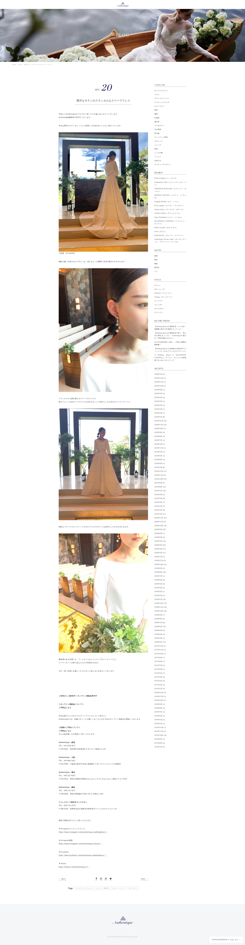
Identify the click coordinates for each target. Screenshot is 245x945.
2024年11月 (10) (160, 425)
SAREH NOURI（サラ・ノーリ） (167, 202)
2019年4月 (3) (159, 588)
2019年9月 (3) (159, 568)
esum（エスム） (160, 231)
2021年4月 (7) (159, 502)
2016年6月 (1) (159, 716)
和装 (156, 110)
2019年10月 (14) (160, 564)
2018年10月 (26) (160, 611)
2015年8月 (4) (159, 743)
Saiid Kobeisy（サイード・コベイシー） (169, 235)
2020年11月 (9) (160, 522)
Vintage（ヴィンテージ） (163, 297)
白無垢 (156, 118)
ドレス (97, 888)
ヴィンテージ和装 (161, 137)
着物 (156, 114)
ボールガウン (159, 309)
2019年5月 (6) (159, 584)
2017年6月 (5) (159, 669)
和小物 (156, 133)
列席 (156, 149)
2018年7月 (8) (159, 622)
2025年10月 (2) (160, 386)
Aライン (157, 285)
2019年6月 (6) (159, 580)
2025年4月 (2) (159, 405)
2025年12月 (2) (160, 378)
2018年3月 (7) (159, 638)
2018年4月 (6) (159, 634)
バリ (156, 271)
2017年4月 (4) (159, 677)
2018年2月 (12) (160, 642)
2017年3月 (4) (159, 681)
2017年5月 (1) (159, 673)
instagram (101, 879)
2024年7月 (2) (159, 440)
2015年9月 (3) (159, 739)
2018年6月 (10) (160, 626)
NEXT (63, 879)
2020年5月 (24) (160, 541)
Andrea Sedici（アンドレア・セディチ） (169, 209)
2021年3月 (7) (159, 506)
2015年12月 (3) (160, 727)
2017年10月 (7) (160, 654)
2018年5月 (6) (159, 630)
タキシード (158, 141)
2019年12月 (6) (160, 560)
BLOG (20, 64)
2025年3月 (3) (159, 409)
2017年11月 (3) (160, 650)
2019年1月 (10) (160, 599)
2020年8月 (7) (159, 533)
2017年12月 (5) (160, 646)
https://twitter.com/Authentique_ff (73, 867)
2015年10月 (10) (160, 735)
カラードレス (159, 106)
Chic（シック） (118, 888)
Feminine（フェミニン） (163, 293)
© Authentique (119, 936)
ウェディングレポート (162, 164)
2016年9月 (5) (159, 704)
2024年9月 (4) (159, 432)
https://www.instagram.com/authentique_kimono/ (79, 844)
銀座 (156, 256)
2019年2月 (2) (159, 595)
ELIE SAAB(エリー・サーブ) (165, 178)
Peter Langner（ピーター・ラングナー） (169, 205)
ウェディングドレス (84, 888)
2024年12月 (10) (160, 421)
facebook (96, 879)
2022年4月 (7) (159, 463)
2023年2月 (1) (159, 456)
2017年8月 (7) (159, 661)
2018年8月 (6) (159, 619)
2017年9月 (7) (159, 657)
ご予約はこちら (65, 707)
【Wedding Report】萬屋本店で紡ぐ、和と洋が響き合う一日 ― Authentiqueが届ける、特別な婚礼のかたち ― (170, 335)
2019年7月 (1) (159, 576)
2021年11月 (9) (160, 475)
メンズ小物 (158, 153)
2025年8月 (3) (159, 390)
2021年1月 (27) (160, 514)
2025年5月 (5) (159, 401)
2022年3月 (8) (159, 467)
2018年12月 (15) (160, 603)
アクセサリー (159, 125)
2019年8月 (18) (160, 572)
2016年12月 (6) (160, 692)
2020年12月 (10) (160, 518)
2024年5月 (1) (159, 444)
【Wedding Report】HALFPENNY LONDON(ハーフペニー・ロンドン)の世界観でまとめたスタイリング (170, 357)
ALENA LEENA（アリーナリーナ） (167, 213)
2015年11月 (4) (160, 731)
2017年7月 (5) (159, 665)
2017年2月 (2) (159, 685)
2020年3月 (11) (160, 549)
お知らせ (157, 160)
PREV (143, 879)
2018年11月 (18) (160, 607)
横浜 (156, 260)
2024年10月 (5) (160, 428)
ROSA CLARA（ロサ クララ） (165, 228)
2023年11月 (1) (160, 448)
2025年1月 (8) (159, 417)
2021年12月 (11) (160, 471)
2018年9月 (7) (159, 615)
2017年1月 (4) (159, 689)
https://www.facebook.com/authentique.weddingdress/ (82, 855)
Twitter (111, 879)
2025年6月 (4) (159, 397)
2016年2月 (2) (159, 720)
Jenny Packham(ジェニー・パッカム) (168, 217)
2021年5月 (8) (159, 498)
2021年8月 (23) (160, 487)
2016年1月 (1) (159, 724)
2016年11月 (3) (160, 696)
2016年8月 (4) (159, 708)
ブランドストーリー (161, 98)
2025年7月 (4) (159, 393)
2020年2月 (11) (160, 553)
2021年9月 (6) (159, 483)
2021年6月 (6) (159, 494)
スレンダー (132, 888)
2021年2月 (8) (159, 510)
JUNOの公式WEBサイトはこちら (225, 940)
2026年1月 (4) (159, 374)
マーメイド (158, 312)
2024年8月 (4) (159, 436)
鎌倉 (156, 264)
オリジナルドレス (161, 90)
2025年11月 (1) (160, 382)
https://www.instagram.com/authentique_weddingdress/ (82, 832)
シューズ (157, 145)
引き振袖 (157, 129)
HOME (14, 64)
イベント (157, 157)
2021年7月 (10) (160, 491)
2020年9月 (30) (160, 529)
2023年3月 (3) (159, 452)
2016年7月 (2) (159, 712)
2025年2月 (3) (159, 413)
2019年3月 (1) (159, 591)
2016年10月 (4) (160, 700)
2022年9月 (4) (159, 459)
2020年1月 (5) (159, 557)
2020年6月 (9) (159, 537)
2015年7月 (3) (159, 747)
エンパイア (158, 301)
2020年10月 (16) (160, 526)
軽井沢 (106, 888)
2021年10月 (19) (160, 479)
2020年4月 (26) (160, 545)
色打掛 (156, 122)
